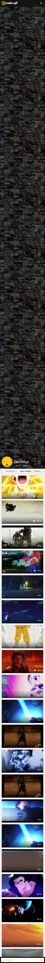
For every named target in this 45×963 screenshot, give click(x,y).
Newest (37, 471)
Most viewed (25, 471)
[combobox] (22, 960)
